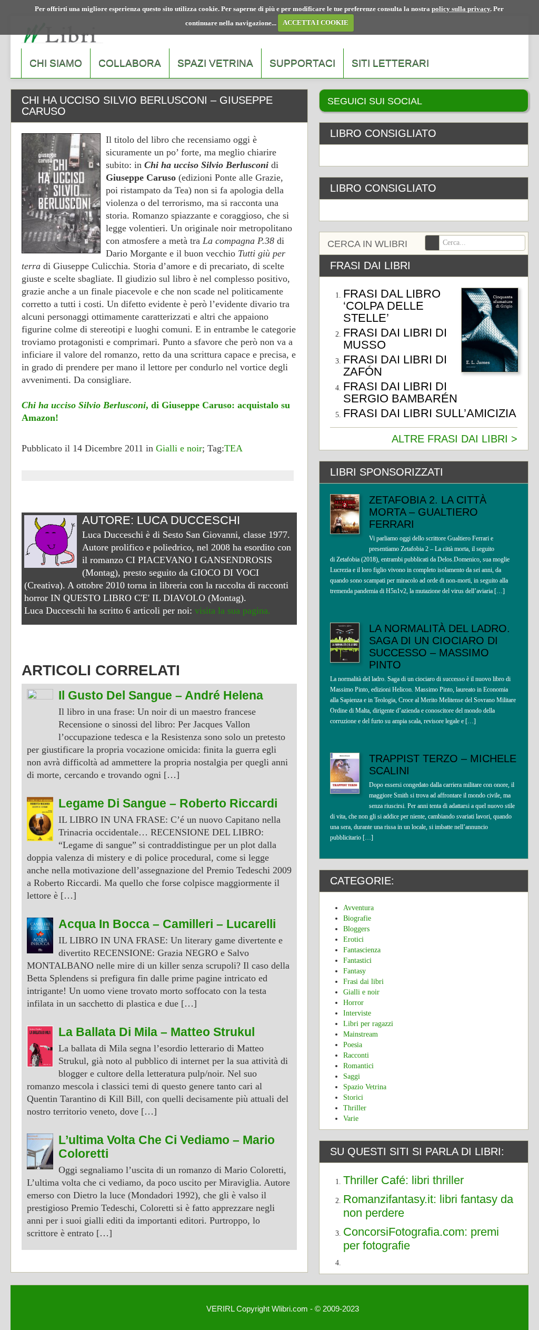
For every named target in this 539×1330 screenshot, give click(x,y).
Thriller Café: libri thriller (403, 1180)
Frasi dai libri (363, 982)
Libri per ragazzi (368, 1024)
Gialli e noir (179, 448)
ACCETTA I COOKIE (315, 22)
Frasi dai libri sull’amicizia (429, 413)
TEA (233, 448)
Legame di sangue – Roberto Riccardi (167, 803)
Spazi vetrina (215, 62)
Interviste (357, 1013)
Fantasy (354, 971)
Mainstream (360, 1034)
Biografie (357, 918)
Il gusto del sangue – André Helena (160, 695)
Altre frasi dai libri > (454, 439)
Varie (350, 1118)
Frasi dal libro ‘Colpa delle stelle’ (392, 305)
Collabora (129, 62)
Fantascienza (362, 950)
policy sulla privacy (461, 9)
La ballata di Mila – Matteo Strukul (156, 1032)
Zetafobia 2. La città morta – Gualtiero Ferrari (427, 512)
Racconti (356, 1055)
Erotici (353, 939)
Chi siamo (55, 62)
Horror (353, 1003)
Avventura (358, 908)
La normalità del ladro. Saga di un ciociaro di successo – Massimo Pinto (439, 647)
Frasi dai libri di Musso (395, 338)
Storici (353, 1097)
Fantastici (357, 960)
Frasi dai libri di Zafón (395, 365)
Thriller (354, 1108)
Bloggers (356, 929)
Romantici (358, 1066)
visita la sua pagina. (233, 610)
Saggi (351, 1076)
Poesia (352, 1045)
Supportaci (302, 62)
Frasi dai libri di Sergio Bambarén (400, 392)
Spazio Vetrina (364, 1087)
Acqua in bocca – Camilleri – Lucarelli (167, 924)
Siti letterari (390, 62)
